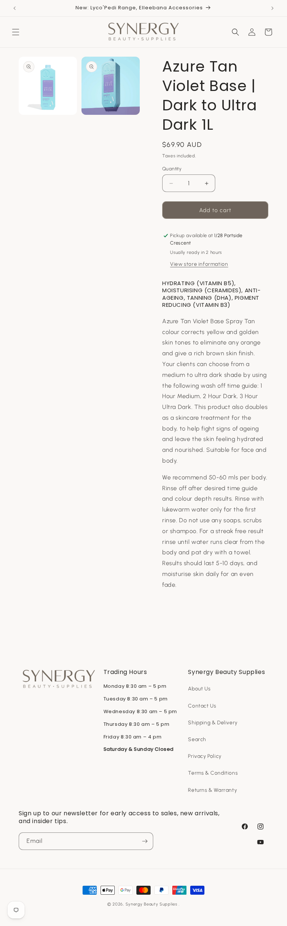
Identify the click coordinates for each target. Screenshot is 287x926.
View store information (199, 264)
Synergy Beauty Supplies (152, 904)
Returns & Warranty (212, 790)
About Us (199, 689)
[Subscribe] (144, 841)
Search (197, 739)
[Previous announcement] (14, 8)
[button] (15, 32)
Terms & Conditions (213, 773)
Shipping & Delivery (212, 722)
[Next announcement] (272, 8)
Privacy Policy (204, 756)
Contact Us (202, 706)
